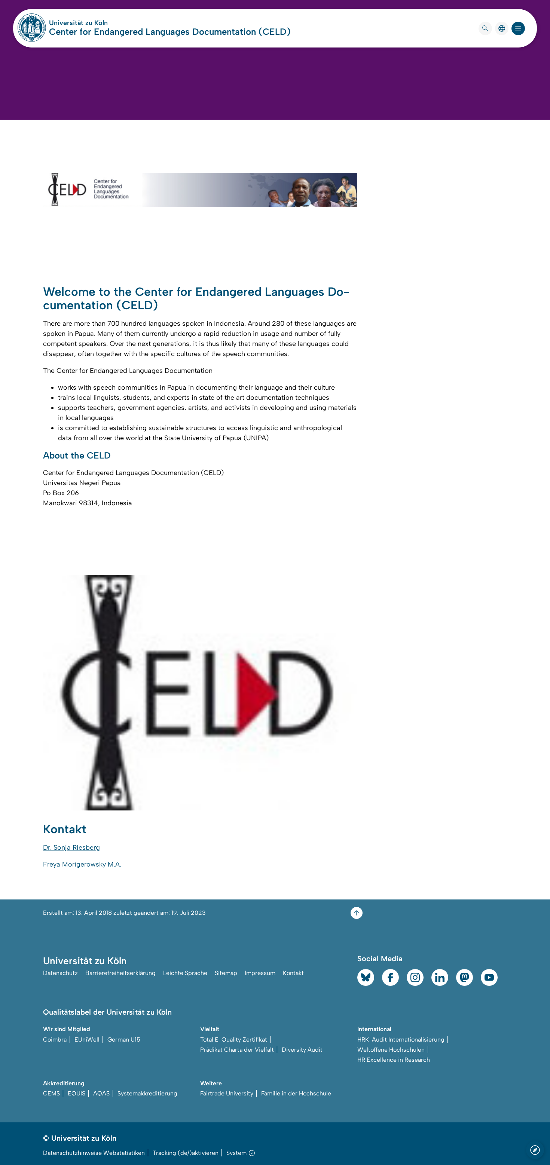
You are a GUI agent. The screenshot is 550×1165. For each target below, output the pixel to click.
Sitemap (226, 973)
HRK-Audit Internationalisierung (400, 1039)
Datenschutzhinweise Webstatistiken (94, 1152)
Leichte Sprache (185, 973)
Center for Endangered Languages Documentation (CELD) (170, 31)
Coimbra (55, 1039)
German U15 (123, 1039)
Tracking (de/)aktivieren (186, 1152)
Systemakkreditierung (147, 1093)
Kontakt (293, 973)
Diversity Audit (302, 1049)
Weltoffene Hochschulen (391, 1049)
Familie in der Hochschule (296, 1093)
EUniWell (87, 1039)
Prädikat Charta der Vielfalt (237, 1049)
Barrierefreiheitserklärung (120, 973)
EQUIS (76, 1093)
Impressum (260, 973)
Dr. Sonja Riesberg (71, 847)
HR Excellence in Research (393, 1059)
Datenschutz (60, 973)
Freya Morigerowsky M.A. (82, 864)
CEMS (51, 1093)
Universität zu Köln (100, 22)
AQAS (101, 1093)
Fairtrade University (226, 1093)
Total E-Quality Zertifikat (233, 1039)
